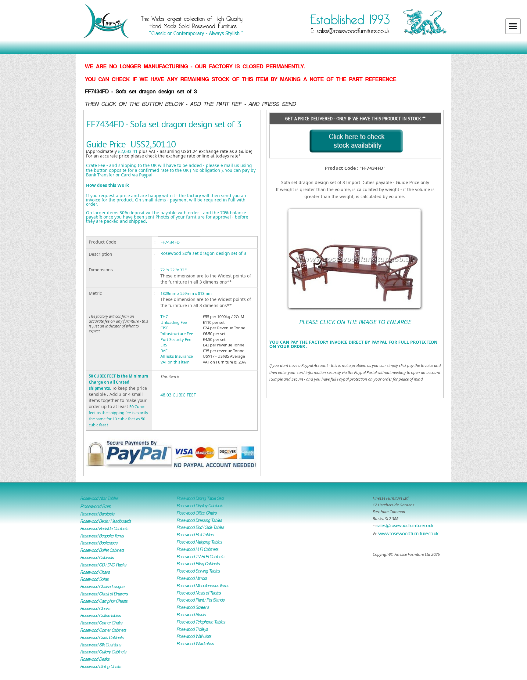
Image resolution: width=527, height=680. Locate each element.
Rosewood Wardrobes (195, 643)
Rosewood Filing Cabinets (198, 563)
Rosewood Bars (95, 506)
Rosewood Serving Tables (198, 571)
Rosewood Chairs (95, 572)
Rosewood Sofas (94, 579)
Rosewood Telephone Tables (201, 622)
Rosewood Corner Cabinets (103, 630)
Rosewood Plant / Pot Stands (200, 600)
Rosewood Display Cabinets (200, 505)
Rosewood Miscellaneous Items (203, 585)
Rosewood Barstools (97, 514)
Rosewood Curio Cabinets (102, 637)
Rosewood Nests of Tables (199, 593)
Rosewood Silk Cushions (100, 645)
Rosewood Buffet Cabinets (102, 550)
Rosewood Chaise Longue (102, 586)
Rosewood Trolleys (192, 629)
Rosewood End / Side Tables (200, 527)
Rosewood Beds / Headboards (105, 521)
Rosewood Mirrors (192, 578)
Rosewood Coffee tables (100, 615)
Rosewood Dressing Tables (199, 520)
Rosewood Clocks (95, 608)
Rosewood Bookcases (98, 543)
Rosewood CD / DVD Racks (103, 565)
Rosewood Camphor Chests (103, 601)
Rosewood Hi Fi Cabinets (197, 549)
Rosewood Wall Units (194, 636)
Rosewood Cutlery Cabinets (103, 652)
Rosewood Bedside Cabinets (104, 528)
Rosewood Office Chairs (197, 513)
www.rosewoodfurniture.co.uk (408, 533)
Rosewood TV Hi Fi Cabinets (200, 556)
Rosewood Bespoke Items (102, 536)
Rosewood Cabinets (97, 557)
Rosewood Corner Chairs (101, 623)
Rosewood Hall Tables (195, 534)
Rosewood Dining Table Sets (200, 498)
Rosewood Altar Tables (99, 498)
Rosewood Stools (191, 614)
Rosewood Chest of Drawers (104, 594)
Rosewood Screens (193, 607)
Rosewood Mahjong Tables (199, 542)
